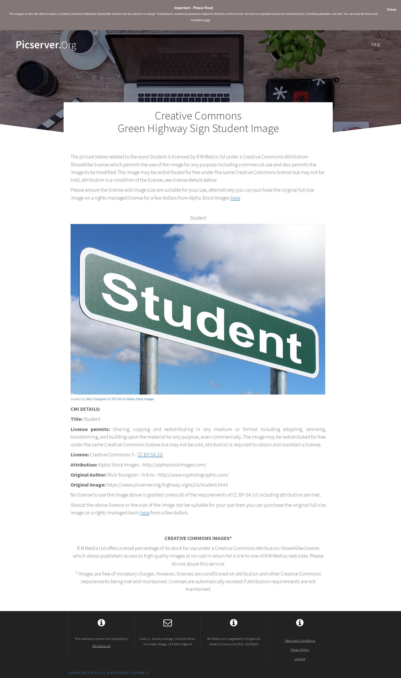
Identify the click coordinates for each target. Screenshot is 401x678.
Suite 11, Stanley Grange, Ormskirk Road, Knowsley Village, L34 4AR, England (167, 641)
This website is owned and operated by (101, 642)
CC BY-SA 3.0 (116, 399)
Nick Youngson (96, 399)
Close (391, 9)
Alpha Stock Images (140, 399)
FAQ (376, 44)
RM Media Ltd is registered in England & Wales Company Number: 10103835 (233, 641)
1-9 (70, 673)
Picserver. (46, 44)
